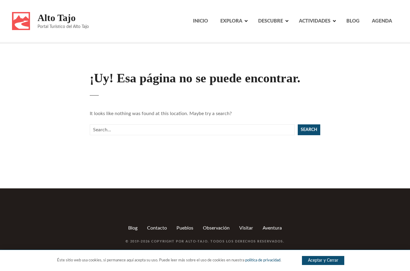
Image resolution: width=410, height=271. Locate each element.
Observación (216, 228)
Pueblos (184, 228)
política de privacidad (262, 260)
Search (309, 129)
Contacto (157, 228)
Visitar (246, 228)
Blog (132, 228)
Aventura (272, 228)
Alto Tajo (57, 17)
